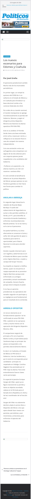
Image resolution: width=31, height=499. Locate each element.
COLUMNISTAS (7, 56)
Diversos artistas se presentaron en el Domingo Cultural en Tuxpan (15, 470)
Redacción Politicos (20, 70)
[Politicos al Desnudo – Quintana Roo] (4, 32)
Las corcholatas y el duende (19, 475)
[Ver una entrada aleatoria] (27, 32)
